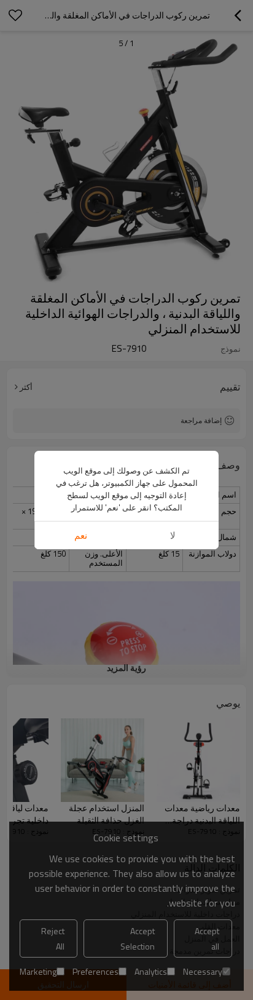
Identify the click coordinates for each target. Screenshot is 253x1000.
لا (173, 535)
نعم (80, 535)
